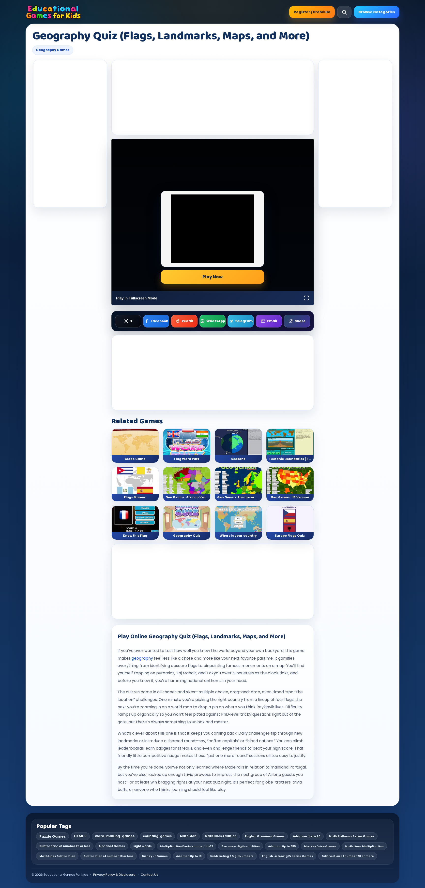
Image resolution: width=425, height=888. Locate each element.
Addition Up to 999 (282, 846)
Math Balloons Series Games (351, 836)
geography (142, 658)
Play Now (212, 277)
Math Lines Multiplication (364, 846)
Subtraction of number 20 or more (347, 856)
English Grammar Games (265, 836)
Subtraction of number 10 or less (109, 856)
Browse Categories (376, 12)
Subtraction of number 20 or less (64, 846)
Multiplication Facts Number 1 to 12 (186, 846)
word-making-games (115, 836)
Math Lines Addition (221, 836)
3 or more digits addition (240, 846)
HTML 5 (80, 836)
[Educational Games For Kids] (53, 12)
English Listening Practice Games (287, 856)
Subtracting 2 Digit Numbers (232, 856)
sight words (142, 846)
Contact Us (149, 874)
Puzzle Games (52, 836)
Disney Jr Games (155, 856)
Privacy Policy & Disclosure (114, 874)
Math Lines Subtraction (57, 856)
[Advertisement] (70, 133)
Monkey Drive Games (320, 846)
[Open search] (344, 12)
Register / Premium (312, 12)
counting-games (157, 836)
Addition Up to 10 (189, 856)
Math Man (188, 836)
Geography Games (53, 50)
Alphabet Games (112, 846)
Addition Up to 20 (306, 836)
